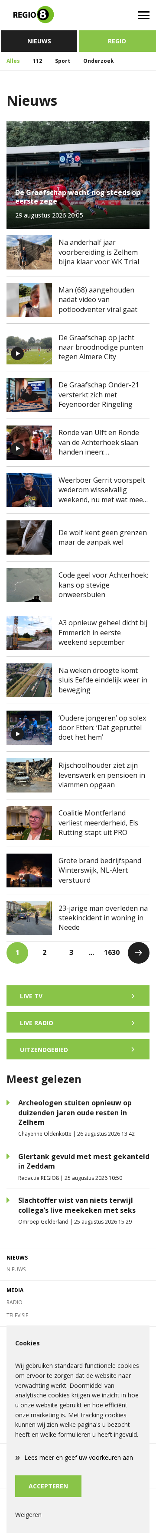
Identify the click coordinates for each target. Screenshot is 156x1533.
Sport (62, 61)
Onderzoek (98, 61)
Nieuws (39, 41)
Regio (117, 41)
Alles (13, 61)
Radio (14, 1302)
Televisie (17, 1315)
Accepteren (48, 1486)
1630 (112, 952)
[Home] (39, 15)
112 (37, 61)
